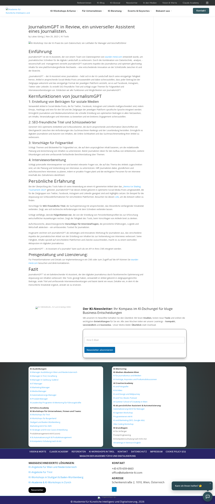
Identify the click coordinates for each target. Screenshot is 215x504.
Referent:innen (84, 3)
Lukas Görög (37, 36)
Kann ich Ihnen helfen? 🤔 (193, 484)
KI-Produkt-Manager (39, 398)
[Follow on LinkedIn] (114, 489)
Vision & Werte (169, 3)
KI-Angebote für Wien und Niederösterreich (53, 467)
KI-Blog (100, 3)
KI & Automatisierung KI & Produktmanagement (51, 437)
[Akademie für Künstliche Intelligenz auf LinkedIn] (207, 3)
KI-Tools (65, 36)
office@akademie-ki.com (127, 472)
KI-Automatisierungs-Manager (43, 395)
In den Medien (150, 3)
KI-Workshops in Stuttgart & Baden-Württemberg (56, 477)
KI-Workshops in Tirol (101, 452)
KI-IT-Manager (36, 383)
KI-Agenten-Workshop (123, 412)
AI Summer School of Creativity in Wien (130, 401)
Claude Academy (191, 3)
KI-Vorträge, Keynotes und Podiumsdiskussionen (135, 379)
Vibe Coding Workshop (123, 424)
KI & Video (117, 390)
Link (117, 196)
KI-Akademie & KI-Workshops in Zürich (50, 482)
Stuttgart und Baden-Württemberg (45, 422)
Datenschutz (139, 452)
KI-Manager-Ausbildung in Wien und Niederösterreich (53, 372)
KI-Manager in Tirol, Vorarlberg (43, 376)
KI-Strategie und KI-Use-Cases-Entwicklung (48, 429)
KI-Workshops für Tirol (40, 414)
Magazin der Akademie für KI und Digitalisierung (108, 456)
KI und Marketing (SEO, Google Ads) (129, 420)
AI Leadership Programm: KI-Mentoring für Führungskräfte (55, 402)
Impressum (156, 452)
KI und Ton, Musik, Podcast (125, 398)
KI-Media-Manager (38, 391)
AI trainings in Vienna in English (127, 442)
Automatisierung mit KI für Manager (129, 409)
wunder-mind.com (113, 56)
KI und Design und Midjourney (126, 394)
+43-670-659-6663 (123, 468)
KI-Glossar (115, 3)
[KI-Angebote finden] (208, 497)
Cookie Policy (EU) (176, 452)
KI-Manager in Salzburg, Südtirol (44, 379)
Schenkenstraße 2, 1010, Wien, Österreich (138, 482)
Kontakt (201, 10)
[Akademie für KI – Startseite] (18, 11)
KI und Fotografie (120, 386)
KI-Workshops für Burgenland (43, 418)
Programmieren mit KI (122, 416)
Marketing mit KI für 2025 (41, 426)
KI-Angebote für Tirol (40, 472)
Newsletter (131, 3)
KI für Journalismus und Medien (127, 375)
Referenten (79, 452)
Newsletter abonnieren (100, 350)
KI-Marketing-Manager (40, 387)
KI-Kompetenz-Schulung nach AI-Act (45, 441)
